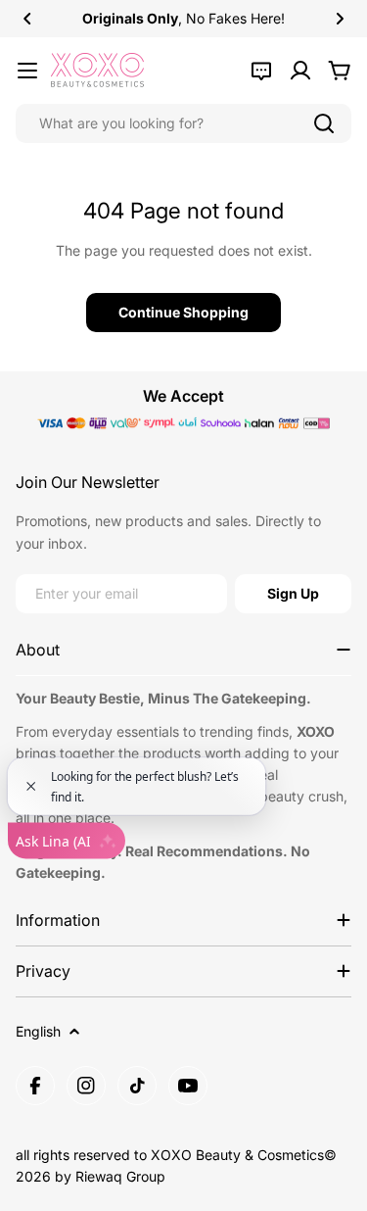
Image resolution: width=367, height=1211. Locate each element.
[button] (27, 18)
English (38, 1031)
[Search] (324, 123)
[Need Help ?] (261, 70)
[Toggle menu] (27, 70)
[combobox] (183, 123)
